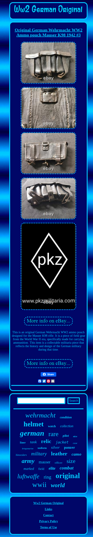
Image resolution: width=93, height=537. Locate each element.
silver (55, 447)
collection (66, 426)
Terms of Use (48, 527)
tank (33, 442)
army (28, 461)
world (58, 485)
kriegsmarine (27, 448)
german (32, 433)
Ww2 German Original (48, 503)
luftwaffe (28, 476)
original (68, 476)
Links (48, 509)
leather (59, 453)
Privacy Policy (48, 521)
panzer (69, 447)
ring (47, 477)
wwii (39, 484)
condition (66, 417)
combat (67, 468)
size (71, 461)
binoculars (21, 454)
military (39, 453)
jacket (62, 442)
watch (52, 426)
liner (23, 442)
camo (76, 454)
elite (52, 468)
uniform (42, 448)
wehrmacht (40, 415)
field (41, 469)
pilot (66, 435)
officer (58, 462)
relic (46, 441)
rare (53, 433)
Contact (48, 515)
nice (75, 436)
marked (29, 469)
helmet (34, 424)
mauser (44, 462)
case (75, 443)
